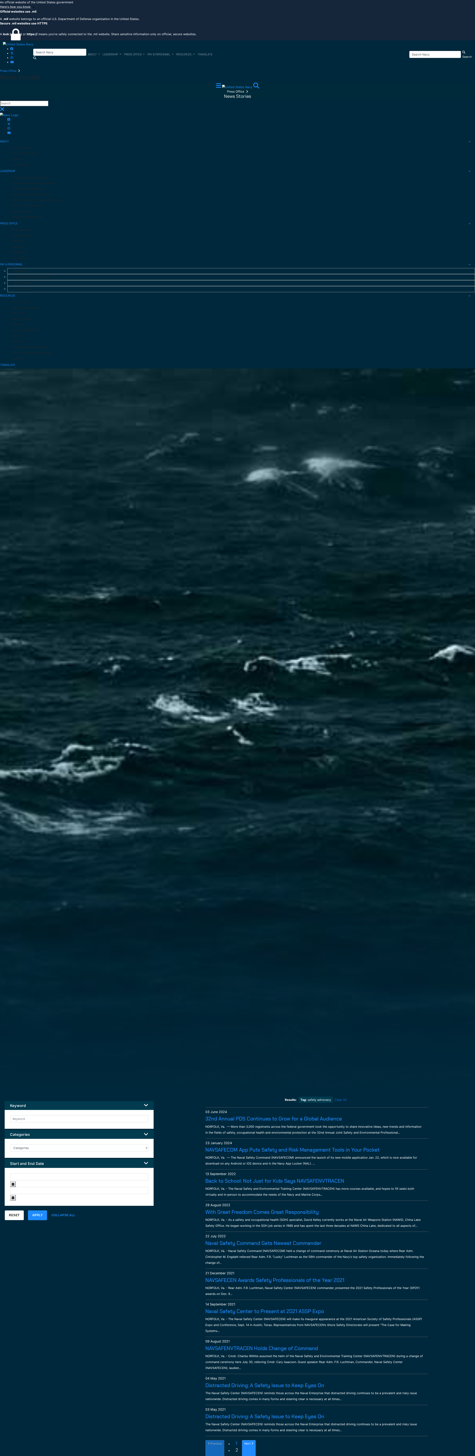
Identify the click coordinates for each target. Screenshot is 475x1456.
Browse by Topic (22, 319)
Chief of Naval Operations (28, 189)
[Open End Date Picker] (13, 1197)
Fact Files (18, 336)
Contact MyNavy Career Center (33, 277)
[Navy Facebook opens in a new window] (11, 49)
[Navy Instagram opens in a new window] (11, 57)
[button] (237, 6)
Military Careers (23, 283)
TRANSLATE (7, 365)
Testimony (18, 241)
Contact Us (19, 358)
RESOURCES (7, 296)
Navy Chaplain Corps (24, 330)
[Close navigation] (2, 110)
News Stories (20, 258)
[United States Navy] (18, 44)
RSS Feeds (18, 341)
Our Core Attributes (24, 153)
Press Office (8, 71)
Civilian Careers (22, 289)
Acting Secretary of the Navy (30, 177)
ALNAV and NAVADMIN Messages (32, 353)
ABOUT (4, 141)
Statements (19, 252)
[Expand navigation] (219, 87)
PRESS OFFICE (9, 223)
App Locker (19, 313)
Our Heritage (20, 165)
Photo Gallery (20, 302)
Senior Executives (23, 211)
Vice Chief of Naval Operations (31, 194)
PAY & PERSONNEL (11, 264)
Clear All (341, 1100)
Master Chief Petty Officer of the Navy (36, 200)
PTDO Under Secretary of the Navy (34, 183)
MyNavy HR (20, 271)
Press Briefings (21, 230)
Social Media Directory (26, 308)
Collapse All (63, 1215)
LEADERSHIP (7, 171)
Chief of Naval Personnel (27, 206)
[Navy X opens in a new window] (11, 53)
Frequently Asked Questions (29, 347)
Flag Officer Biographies (27, 217)
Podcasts (18, 324)
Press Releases (21, 235)
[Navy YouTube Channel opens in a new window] (12, 62)
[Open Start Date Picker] (13, 1184)
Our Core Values (22, 148)
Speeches (18, 247)
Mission (16, 159)
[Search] (256, 87)
